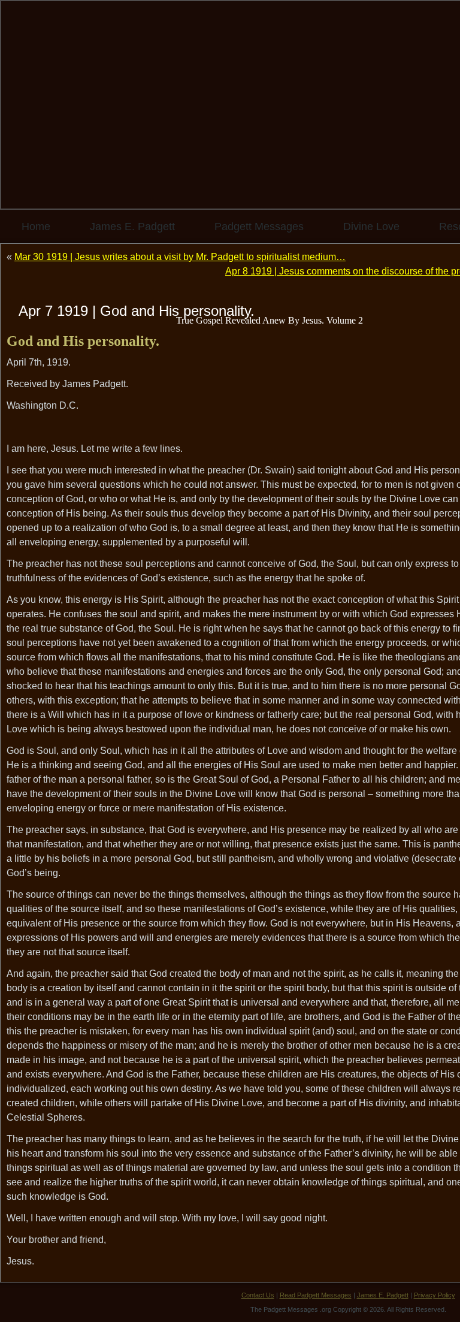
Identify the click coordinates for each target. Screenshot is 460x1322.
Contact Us (257, 1295)
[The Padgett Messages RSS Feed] (18, 1301)
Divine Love (371, 227)
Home (36, 227)
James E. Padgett (132, 227)
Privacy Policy (434, 1295)
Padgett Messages (259, 227)
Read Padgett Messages (316, 1295)
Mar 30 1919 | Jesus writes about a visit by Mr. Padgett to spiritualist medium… (180, 257)
